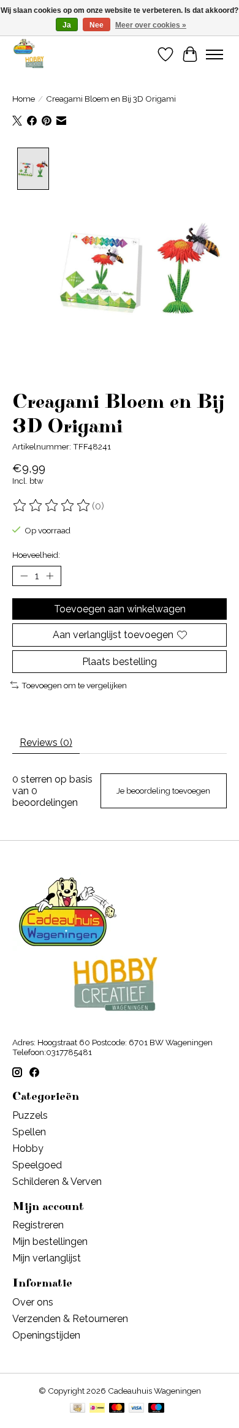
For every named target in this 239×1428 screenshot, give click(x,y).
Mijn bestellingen (50, 1241)
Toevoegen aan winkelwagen (120, 609)
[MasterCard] (117, 1409)
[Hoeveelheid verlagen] (24, 576)
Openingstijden (46, 1335)
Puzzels (30, 1115)
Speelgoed (37, 1165)
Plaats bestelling (119, 661)
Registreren (38, 1225)
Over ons (32, 1302)
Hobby (28, 1148)
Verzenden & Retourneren (70, 1319)
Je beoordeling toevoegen (163, 790)
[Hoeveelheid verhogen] (50, 576)
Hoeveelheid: (36, 555)
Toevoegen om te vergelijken (74, 685)
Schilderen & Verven (57, 1181)
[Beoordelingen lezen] (52, 505)
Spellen (29, 1132)
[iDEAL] (97, 1409)
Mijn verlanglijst (46, 1258)
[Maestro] (156, 1409)
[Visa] (137, 1409)
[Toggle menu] (214, 54)
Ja (67, 25)
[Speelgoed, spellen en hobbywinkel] (28, 54)
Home (23, 98)
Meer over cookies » (150, 25)
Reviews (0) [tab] (46, 742)
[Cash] (77, 1409)
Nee (96, 25)
